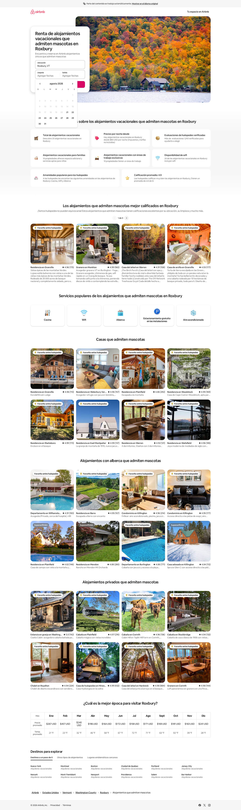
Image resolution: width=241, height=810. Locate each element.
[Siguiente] (126, 218)
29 (73, 118)
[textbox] (47, 75)
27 (62, 118)
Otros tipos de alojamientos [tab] (70, 757)
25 (51, 118)
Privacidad (55, 805)
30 (40, 124)
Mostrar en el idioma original (145, 3)
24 (45, 118)
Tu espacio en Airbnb (198, 11)
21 (67, 112)
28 (67, 118)
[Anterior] (114, 218)
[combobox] (60, 66)
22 (73, 112)
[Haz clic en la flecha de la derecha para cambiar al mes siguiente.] (72, 84)
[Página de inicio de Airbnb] (38, 11)
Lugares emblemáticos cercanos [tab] (102, 757)
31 (45, 124)
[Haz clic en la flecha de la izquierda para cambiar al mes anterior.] (40, 84)
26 (56, 118)
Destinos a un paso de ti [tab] (42, 757)
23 (40, 118)
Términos (67, 805)
